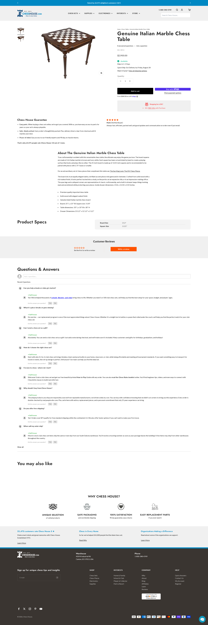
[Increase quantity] (130, 81)
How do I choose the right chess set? (38, 347)
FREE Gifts (151, 108)
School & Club (119, 578)
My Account (179, 581)
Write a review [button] (123, 249)
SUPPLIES (88, 13)
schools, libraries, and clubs (61, 298)
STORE (135, 13)
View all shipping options (138, 71)
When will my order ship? (33, 426)
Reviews (145, 589)
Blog (143, 581)
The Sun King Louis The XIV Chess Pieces (125, 171)
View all (20, 447)
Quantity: (120, 76)
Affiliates (145, 584)
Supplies (93, 584)
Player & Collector (120, 581)
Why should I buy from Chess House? (38, 388)
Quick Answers (180, 575)
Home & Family (119, 575)
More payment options (172, 93)
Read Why (83, 540)
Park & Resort (119, 584)
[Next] (190, 3)
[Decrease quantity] (120, 81)
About (144, 578)
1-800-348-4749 (165, 10)
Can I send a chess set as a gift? (36, 328)
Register (178, 584)
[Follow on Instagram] (29, 608)
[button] (50, 303)
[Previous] (17, 3)
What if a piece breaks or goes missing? (39, 308)
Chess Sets (94, 575)
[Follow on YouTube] (40, 608)
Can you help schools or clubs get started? (40, 288)
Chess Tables (125, 29)
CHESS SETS (73, 13)
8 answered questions (125, 46)
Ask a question (141, 46)
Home (119, 29)
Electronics (94, 581)
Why (143, 575)
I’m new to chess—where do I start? (37, 368)
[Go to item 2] (20, 39)
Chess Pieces (94, 578)
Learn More (21, 543)
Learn (144, 586)
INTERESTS (121, 13)
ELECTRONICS (104, 13)
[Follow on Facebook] (18, 608)
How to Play (81, 377)
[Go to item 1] (20, 31)
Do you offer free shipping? (34, 408)
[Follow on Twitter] (24, 608)
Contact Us (179, 578)
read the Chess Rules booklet (123, 377)
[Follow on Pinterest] (35, 608)
